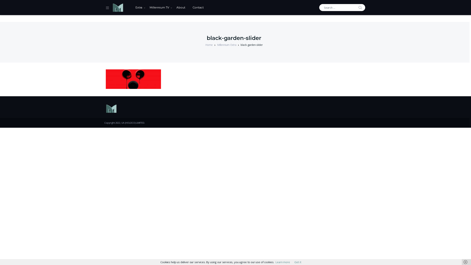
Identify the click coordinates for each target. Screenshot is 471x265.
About (180, 7)
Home (209, 45)
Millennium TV (159, 7)
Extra (138, 7)
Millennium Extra (226, 45)
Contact (198, 7)
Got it (297, 262)
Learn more (282, 262)
